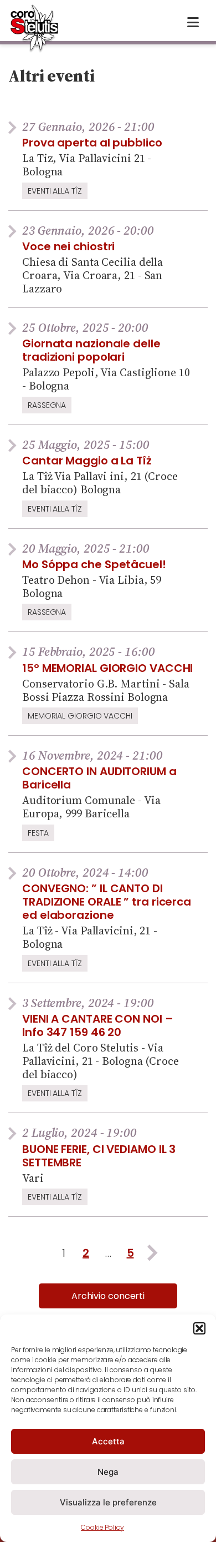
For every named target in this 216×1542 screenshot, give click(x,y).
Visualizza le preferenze (108, 1502)
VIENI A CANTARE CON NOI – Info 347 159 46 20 (97, 1025)
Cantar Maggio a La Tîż (87, 460)
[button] (199, 1328)
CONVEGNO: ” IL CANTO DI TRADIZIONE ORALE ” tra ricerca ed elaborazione (106, 902)
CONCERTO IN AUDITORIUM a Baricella (99, 778)
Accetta (108, 1441)
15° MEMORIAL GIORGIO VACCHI (107, 668)
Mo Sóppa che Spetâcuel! (94, 564)
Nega (108, 1472)
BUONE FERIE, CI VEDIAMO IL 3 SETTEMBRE (99, 1155)
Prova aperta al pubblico (92, 142)
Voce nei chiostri (68, 246)
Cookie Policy (102, 1527)
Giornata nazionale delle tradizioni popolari (91, 350)
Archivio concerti (108, 1296)
